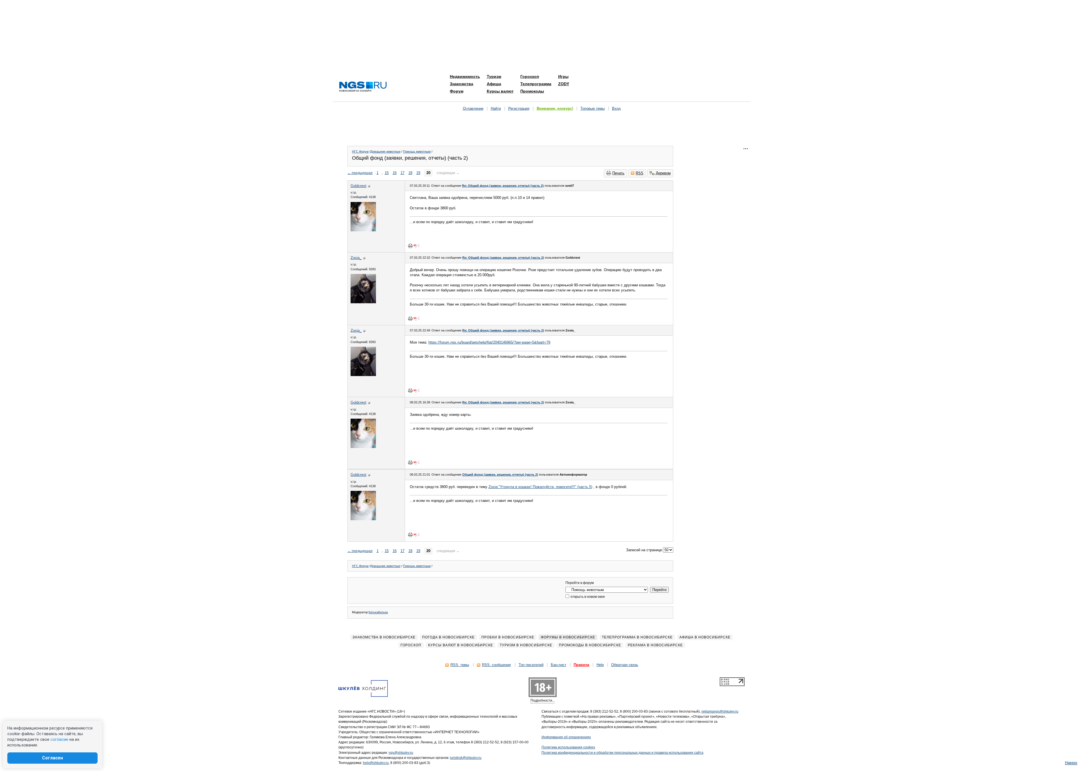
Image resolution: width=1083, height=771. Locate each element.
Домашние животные (385, 151)
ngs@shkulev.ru (401, 753)
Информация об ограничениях (566, 737)
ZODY (563, 84)
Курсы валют (500, 91)
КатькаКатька (378, 612)
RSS (639, 173)
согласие (59, 739)
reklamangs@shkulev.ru (719, 711)
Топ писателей (531, 665)
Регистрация (518, 108)
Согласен (52, 758)
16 (395, 173)
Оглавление (473, 108)
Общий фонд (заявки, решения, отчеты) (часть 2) (500, 474)
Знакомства (461, 84)
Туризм (494, 76)
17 (402, 173)
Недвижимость (465, 76)
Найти (496, 108)
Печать (618, 173)
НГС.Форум (360, 151)
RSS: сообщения (496, 665)
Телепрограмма (535, 84)
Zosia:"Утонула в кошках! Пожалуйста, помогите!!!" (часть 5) (540, 487)
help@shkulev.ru (376, 763)
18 (410, 173)
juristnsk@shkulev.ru (465, 758)
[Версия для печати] (410, 245)
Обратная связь (624, 665)
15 (387, 173)
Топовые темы (592, 108)
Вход (616, 108)
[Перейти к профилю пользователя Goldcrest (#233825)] (363, 230)
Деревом (663, 173)
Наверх (1071, 763)
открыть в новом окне (587, 597)
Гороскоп (529, 76)
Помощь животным (417, 151)
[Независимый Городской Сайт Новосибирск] (363, 87)
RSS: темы (459, 665)
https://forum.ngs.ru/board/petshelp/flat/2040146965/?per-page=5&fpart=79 (489, 342)
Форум (456, 91)
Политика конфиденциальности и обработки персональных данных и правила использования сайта (622, 753)
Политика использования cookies (568, 747)
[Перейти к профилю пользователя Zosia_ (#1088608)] (363, 302)
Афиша (494, 84)
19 (418, 173)
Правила (581, 665)
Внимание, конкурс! (555, 108)
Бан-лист (558, 665)
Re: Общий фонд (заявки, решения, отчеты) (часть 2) (503, 185)
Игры (563, 76)
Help (600, 665)
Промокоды (532, 91)
